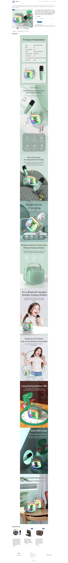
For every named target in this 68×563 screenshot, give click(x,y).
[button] (32, 9)
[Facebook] (47, 555)
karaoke (48, 25)
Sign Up (53, 1)
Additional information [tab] (20, 31)
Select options (38, 547)
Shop (42, 1)
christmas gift (45, 25)
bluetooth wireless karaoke (41, 25)
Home (39, 1)
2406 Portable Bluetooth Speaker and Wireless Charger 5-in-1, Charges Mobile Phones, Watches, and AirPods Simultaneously (28, 541)
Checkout (47, 1)
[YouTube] (50, 555)
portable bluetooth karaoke (52, 25)
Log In (50, 1)
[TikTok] (51, 555)
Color (36, 18)
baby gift (37, 25)
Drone (44, 1)
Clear (53, 18)
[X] (48, 555)
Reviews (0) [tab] (26, 31)
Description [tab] (14, 31)
